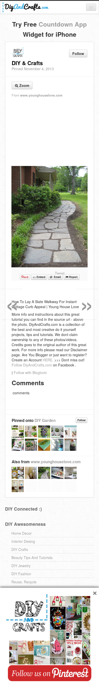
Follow (78, 53)
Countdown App (63, 24)
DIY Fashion (21, 573)
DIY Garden (45, 420)
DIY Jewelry (20, 565)
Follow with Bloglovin (30, 372)
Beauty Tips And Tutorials (32, 557)
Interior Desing (23, 541)
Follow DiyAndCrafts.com (32, 364)
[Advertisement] (49, 132)
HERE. (48, 359)
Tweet (59, 273)
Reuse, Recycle (24, 581)
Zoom (23, 85)
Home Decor (21, 533)
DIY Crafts (19, 549)
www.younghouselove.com (41, 95)
